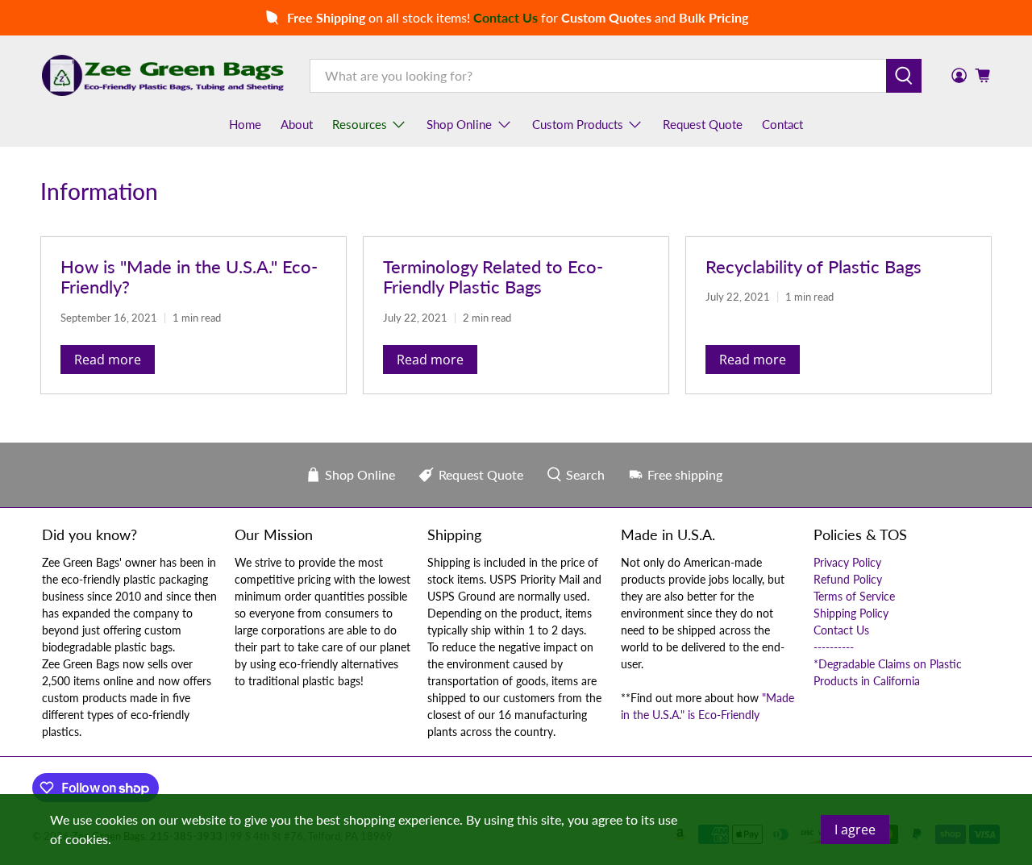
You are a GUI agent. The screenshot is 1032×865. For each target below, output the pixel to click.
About (297, 124)
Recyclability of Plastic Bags (813, 266)
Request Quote (703, 124)
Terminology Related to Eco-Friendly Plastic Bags (493, 276)
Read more (107, 359)
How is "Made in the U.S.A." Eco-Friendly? (189, 276)
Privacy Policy (847, 562)
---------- (834, 647)
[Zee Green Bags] (163, 75)
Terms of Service (854, 596)
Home (245, 124)
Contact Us (841, 630)
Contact (782, 124)
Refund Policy (848, 579)
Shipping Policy (851, 613)
